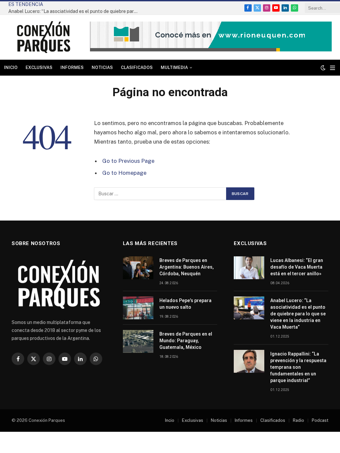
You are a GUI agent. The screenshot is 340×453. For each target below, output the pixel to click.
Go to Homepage (124, 172)
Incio (169, 420)
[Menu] (332, 67)
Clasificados (137, 67)
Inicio (11, 67)
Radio (298, 420)
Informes (72, 67)
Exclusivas (39, 67)
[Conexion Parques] (43, 37)
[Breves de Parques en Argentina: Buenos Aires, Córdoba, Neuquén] (138, 267)
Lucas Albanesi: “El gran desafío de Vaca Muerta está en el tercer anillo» (296, 267)
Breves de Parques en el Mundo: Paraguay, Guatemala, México (185, 340)
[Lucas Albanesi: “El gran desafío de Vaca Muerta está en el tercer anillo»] (249, 267)
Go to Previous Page (128, 161)
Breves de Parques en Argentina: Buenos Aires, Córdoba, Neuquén (186, 267)
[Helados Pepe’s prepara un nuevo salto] (138, 307)
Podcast (320, 420)
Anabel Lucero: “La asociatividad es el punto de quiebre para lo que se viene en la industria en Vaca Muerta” (74, 11)
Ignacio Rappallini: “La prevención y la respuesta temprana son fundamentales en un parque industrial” (298, 367)
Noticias (102, 67)
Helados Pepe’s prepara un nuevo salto (185, 304)
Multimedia (174, 67)
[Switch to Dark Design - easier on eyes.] (323, 67)
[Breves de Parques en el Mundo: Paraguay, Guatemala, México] (138, 341)
